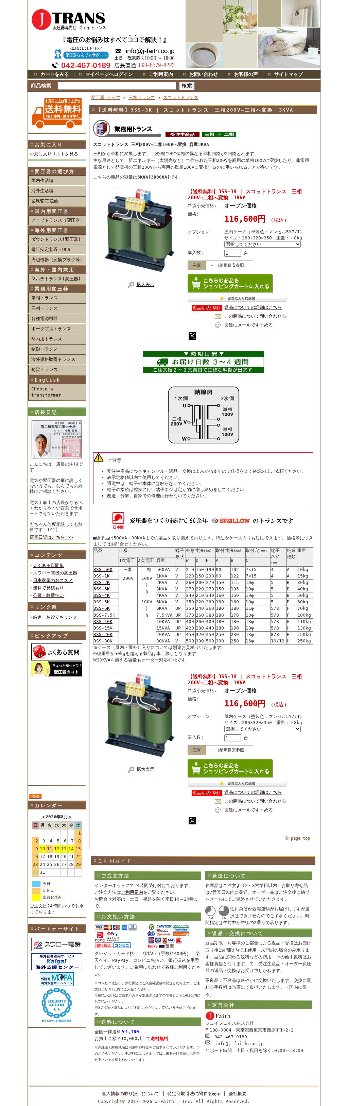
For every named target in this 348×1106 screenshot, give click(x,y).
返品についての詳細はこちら (253, 307)
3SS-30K (102, 640)
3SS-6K (101, 608)
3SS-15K (102, 628)
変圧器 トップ (105, 97)
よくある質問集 (48, 565)
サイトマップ (288, 74)
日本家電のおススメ (53, 580)
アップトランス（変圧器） (57, 220)
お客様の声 (246, 74)
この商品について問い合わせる (255, 316)
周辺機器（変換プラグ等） (57, 259)
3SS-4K (101, 595)
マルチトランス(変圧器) (56, 278)
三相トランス (44, 308)
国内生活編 (42, 180)
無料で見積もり (48, 587)
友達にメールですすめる (248, 325)
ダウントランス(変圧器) (56, 239)
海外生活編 (42, 190)
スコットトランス (180, 97)
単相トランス (44, 297)
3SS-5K (101, 601)
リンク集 (46, 606)
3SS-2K (101, 582)
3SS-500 (102, 569)
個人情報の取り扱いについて (130, 1093)
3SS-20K (102, 634)
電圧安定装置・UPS (50, 249)
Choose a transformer (46, 392)
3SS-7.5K (104, 615)
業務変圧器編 (44, 201)
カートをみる (54, 74)
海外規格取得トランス (53, 359)
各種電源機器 (44, 318)
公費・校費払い (48, 595)
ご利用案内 (161, 74)
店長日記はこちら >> (51, 537)
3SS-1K (101, 576)
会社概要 (237, 1093)
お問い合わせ (203, 74)
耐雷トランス (44, 369)
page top (300, 838)
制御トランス (44, 349)
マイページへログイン (109, 74)
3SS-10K (102, 621)
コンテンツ (49, 555)
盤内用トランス (46, 338)
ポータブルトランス (51, 328)
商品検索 (41, 85)
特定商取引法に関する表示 (194, 1093)
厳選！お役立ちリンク (55, 617)
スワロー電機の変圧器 (55, 572)
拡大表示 (145, 284)
